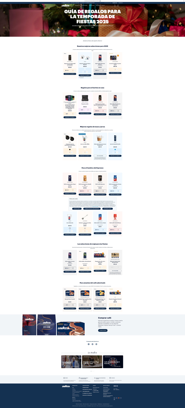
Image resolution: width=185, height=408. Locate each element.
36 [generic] (82, 109)
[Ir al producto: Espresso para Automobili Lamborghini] (69, 61)
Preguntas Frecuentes (96, 387)
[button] (184, 1)
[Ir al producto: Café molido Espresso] (100, 181)
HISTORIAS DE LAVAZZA (87, 389)
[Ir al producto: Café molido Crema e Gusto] (100, 220)
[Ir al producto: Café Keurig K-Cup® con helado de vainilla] (100, 296)
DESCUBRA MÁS (76, 366)
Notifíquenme (100, 155)
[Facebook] (88, 344)
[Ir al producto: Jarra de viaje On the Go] (115, 141)
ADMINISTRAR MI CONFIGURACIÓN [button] (92, 208)
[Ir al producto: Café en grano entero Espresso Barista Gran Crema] (100, 101)
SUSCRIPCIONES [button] (84, 5)
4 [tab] (93, 371)
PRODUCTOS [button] (77, 5)
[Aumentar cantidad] (75, 70)
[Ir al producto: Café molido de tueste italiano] (69, 258)
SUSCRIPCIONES (86, 385)
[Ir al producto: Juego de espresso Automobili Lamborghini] (69, 141)
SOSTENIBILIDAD (86, 391)
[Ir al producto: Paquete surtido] (85, 101)
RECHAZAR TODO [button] (107, 208)
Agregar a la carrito (85, 75)
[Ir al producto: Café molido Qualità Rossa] (115, 220)
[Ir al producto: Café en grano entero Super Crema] (69, 181)
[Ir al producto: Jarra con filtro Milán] (85, 141)
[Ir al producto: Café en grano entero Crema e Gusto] (115, 181)
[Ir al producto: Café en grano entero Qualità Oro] (85, 181)
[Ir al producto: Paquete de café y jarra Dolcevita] (100, 258)
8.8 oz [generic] (97, 229)
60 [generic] (67, 113)
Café (73, 387)
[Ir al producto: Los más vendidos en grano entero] (115, 60)
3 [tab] (92, 371)
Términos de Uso (105, 387)
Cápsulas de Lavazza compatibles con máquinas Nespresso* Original (69, 103)
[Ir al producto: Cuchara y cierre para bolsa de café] (85, 219)
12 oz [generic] (98, 70)
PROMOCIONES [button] (91, 5)
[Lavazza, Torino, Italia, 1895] (65, 5)
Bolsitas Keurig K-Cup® (75, 394)
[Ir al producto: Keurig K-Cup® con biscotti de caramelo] (85, 296)
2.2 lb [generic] (67, 70)
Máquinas (73, 397)
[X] (92, 344)
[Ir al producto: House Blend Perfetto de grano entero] (115, 101)
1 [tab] (91, 371)
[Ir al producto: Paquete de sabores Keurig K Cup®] (115, 296)
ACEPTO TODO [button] (77, 208)
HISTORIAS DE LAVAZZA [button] (100, 5)
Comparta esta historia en (92, 341)
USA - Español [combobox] (116, 389)
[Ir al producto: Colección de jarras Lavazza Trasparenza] (100, 141)
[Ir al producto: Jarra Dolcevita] (69, 219)
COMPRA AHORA (103, 330)
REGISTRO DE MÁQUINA (87, 395)
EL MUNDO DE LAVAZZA (87, 393)
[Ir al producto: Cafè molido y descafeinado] (85, 258)
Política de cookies (95, 206)
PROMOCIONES (86, 387)
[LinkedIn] (96, 344)
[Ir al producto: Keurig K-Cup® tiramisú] (69, 296)
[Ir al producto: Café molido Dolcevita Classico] (100, 61)
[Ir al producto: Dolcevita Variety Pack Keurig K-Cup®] (115, 258)
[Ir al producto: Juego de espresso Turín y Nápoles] (85, 60)
